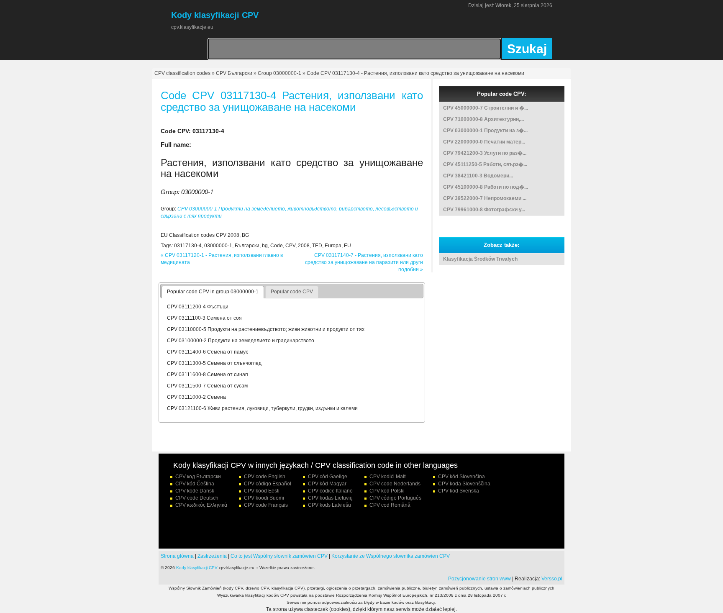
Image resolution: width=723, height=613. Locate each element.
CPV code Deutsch (196, 498)
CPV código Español (267, 484)
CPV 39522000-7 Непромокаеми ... (484, 198)
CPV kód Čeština (194, 484)
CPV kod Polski (387, 491)
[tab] (213, 292)
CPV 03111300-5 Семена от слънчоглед (214, 363)
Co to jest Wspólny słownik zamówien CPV (279, 556)
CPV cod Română (389, 505)
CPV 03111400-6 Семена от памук (207, 352)
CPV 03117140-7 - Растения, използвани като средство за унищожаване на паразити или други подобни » (364, 262)
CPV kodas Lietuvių (330, 498)
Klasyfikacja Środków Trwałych (480, 259)
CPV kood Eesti (261, 491)
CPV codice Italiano (330, 491)
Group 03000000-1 (279, 73)
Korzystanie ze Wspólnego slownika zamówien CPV (390, 556)
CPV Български (234, 73)
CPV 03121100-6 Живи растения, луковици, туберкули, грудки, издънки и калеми (262, 408)
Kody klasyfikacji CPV (197, 567)
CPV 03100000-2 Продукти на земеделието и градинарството (240, 341)
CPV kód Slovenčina (461, 477)
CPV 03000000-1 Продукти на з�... (485, 130)
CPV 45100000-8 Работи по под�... (485, 187)
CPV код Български (198, 477)
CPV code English (264, 477)
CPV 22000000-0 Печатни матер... (484, 142)
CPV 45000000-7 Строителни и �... (485, 108)
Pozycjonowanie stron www (479, 579)
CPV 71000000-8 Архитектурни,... (483, 119)
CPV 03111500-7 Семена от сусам (207, 386)
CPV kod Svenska (458, 491)
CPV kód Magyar (327, 484)
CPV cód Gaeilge (327, 477)
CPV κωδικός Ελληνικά (201, 505)
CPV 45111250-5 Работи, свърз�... (485, 164)
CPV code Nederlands (394, 484)
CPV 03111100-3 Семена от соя (204, 318)
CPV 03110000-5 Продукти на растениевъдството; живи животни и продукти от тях (265, 329)
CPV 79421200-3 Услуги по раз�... (484, 153)
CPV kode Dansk (194, 491)
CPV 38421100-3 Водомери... (478, 176)
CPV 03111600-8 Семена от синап (207, 374)
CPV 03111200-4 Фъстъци (197, 307)
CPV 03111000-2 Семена (196, 397)
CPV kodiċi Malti (388, 477)
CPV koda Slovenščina (464, 484)
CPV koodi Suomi (264, 498)
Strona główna (177, 556)
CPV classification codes (182, 73)
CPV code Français (266, 505)
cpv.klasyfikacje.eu (192, 27)
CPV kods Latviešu (329, 505)
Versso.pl (551, 579)
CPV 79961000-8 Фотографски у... (484, 210)
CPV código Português (395, 498)
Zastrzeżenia (212, 556)
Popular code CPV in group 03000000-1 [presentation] (213, 292)
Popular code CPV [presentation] (292, 292)
